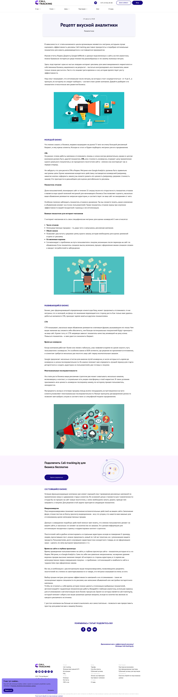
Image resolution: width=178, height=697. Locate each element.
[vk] (95, 629)
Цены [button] (66, 9)
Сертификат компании (98, 678)
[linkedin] (89, 629)
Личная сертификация (97, 676)
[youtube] (42, 671)
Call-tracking (67, 667)
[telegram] (95, 2)
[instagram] (39, 671)
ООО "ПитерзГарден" (41, 676)
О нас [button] (37, 9)
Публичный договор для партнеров (129, 671)
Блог (97, 9)
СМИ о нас (66, 682)
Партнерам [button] (82, 9)
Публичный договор (97, 671)
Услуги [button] (52, 9)
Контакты (66, 680)
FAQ (64, 673)
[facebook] (83, 629)
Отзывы (110, 9)
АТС (78, 669)
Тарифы (93, 667)
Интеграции (66, 671)
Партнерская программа (126, 667)
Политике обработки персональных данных (23, 686)
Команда (66, 678)
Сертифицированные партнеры (128, 669)
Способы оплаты (96, 669)
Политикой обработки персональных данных (49, 696)
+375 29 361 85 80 (106, 3)
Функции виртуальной (70, 669)
